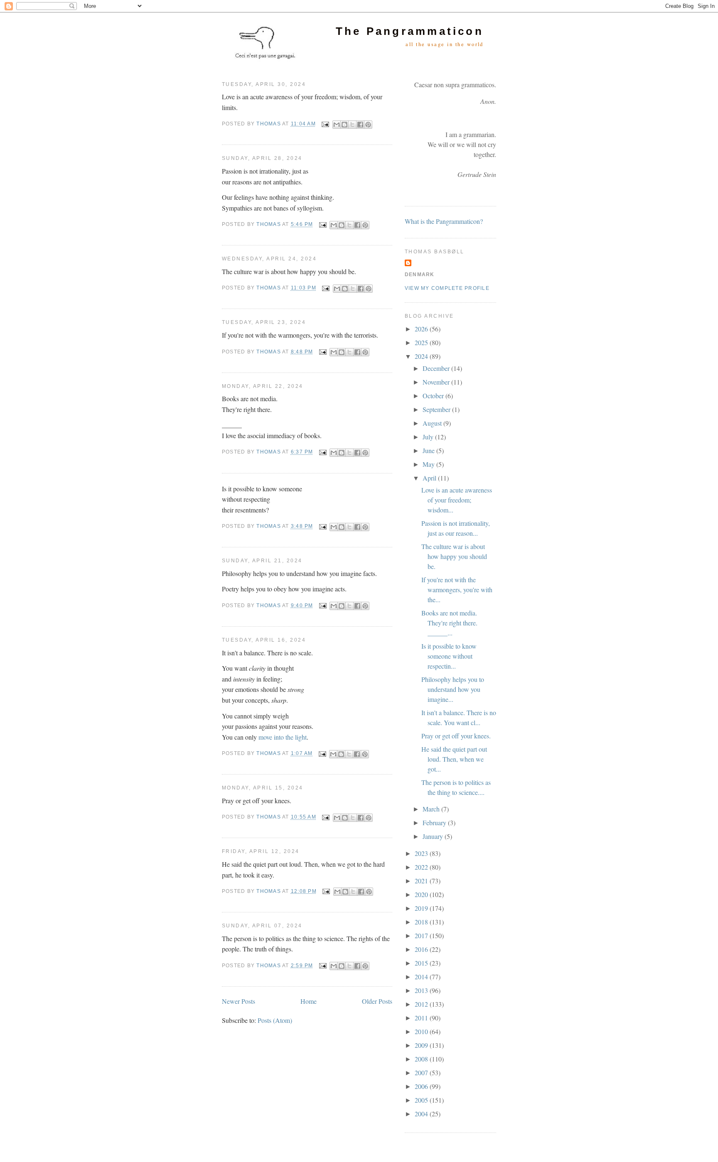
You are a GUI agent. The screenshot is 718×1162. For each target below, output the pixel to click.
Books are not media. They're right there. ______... (449, 622)
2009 (422, 1045)
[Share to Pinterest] (368, 124)
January (434, 836)
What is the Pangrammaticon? (444, 221)
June (429, 450)
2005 (422, 1100)
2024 (422, 356)
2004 (422, 1113)
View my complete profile (447, 288)
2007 (422, 1072)
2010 (422, 1031)
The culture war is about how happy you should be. (454, 556)
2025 (422, 342)
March (432, 808)
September (437, 409)
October (434, 395)
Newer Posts (238, 1001)
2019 (422, 908)
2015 (422, 963)
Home (308, 1001)
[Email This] (336, 124)
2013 (422, 990)
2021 (422, 880)
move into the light (282, 737)
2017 (422, 935)
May (429, 464)
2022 (422, 867)
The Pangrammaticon (410, 31)
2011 (422, 1017)
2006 (422, 1086)
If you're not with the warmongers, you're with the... (456, 589)
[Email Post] (324, 124)
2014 (422, 976)
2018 (422, 921)
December (437, 368)
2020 (422, 894)
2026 (422, 328)
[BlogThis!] (344, 124)
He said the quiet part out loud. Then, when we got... (454, 759)
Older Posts (377, 1001)
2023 (422, 853)
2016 (422, 949)
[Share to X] (352, 124)
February (435, 822)
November (437, 382)
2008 (422, 1058)
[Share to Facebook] (360, 124)
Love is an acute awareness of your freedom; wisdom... (456, 499)
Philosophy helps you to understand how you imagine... (452, 689)
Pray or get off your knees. (456, 735)
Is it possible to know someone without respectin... (449, 656)
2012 (422, 1004)
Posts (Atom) (275, 1020)
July (429, 436)
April (430, 477)
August (433, 423)
